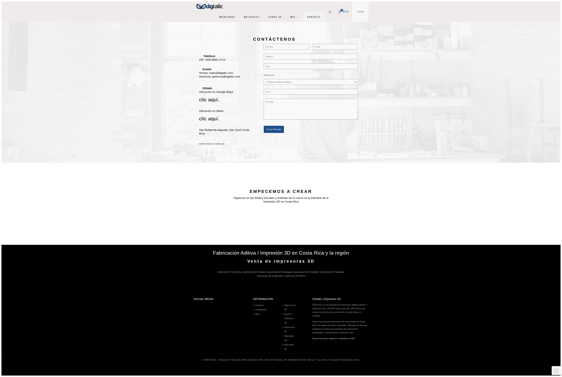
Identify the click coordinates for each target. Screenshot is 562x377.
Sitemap (311, 360)
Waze (219, 110)
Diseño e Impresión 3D (288, 318)
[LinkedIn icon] (282, 365)
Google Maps (224, 91)
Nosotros (259, 305)
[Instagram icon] (286, 365)
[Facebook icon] (273, 365)
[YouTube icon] (279, 365)
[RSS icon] (289, 365)
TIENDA (360, 12)
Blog (257, 314)
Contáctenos (261, 309)
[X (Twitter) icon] (276, 365)
